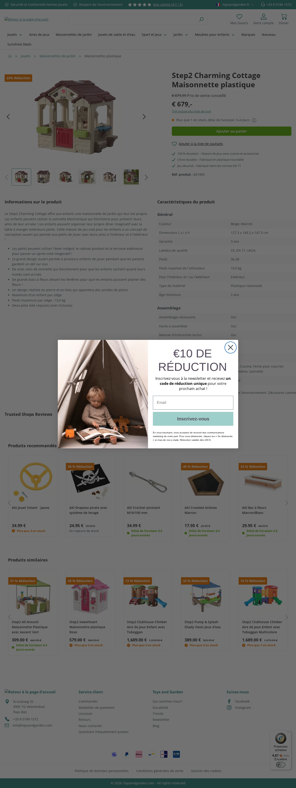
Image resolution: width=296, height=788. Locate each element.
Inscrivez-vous (193, 418)
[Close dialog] (230, 347)
